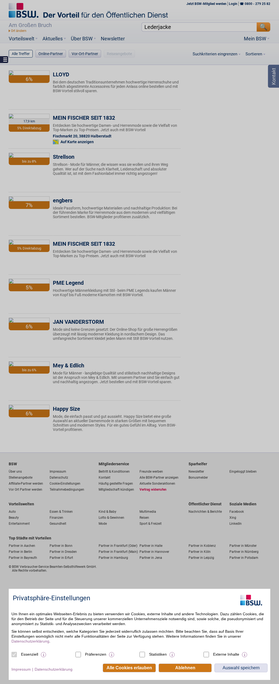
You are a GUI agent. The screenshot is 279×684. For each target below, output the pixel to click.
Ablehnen (185, 667)
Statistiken (158, 654)
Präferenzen (95, 654)
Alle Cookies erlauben (129, 667)
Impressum (21, 669)
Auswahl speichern (241, 667)
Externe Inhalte (226, 654)
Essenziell (29, 654)
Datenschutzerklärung (30, 641)
